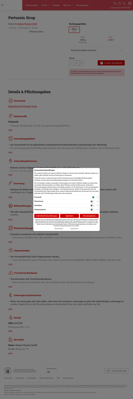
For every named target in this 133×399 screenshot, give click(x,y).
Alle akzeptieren (89, 216)
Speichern (69, 216)
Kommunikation (40, 210)
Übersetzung (38, 201)
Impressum (74, 228)
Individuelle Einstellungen (46, 216)
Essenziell (37, 197)
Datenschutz (59, 228)
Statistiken (38, 205)
